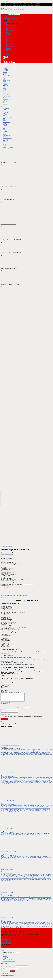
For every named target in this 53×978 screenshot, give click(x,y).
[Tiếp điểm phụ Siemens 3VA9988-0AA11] (6, 266)
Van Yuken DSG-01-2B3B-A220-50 (8, 187)
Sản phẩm (5, 57)
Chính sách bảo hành (8, 61)
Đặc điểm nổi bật (4, 595)
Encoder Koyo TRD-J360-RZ (7, 773)
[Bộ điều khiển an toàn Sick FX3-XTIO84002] (6, 282)
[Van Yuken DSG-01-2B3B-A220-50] (6, 184)
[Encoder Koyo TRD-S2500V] (6, 826)
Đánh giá (10, 595)
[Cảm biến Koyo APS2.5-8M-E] (6, 915)
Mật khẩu (3, 968)
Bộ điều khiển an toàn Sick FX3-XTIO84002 (10, 284)
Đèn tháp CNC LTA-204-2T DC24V (8, 224)
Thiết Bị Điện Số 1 (13, 664)
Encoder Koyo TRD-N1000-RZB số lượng (11, 584)
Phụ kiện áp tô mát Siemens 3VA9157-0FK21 (11, 252)
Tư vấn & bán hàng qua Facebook (19, 595)
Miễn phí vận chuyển (17, 3)
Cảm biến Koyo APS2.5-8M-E (7, 917)
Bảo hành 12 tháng (26, 3)
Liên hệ (4, 60)
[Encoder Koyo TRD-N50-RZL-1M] (6, 849)
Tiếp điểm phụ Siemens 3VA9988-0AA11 (10, 268)
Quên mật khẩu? (4, 973)
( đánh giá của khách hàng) (7, 554)
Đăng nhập (13, 971)
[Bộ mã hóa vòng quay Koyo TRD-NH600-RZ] (6, 742)
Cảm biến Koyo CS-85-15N (7, 892)
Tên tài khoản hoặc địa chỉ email (8, 966)
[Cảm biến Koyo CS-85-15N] (6, 890)
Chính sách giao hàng (6, 942)
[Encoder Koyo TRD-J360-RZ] (6, 770)
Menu (4, 16)
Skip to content (4, 1)
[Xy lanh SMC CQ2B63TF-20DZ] (6, 197)
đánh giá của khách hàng (6, 684)
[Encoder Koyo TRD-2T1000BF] (6, 798)
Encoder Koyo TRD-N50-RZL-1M (8, 851)
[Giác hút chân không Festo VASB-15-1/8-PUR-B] (6, 237)
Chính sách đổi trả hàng (9, 62)
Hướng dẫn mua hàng (6, 943)
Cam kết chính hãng (35, 3)
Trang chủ (5, 56)
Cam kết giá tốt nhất (7, 3)
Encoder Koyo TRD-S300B (7, 869)
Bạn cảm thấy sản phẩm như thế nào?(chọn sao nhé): (12, 707)
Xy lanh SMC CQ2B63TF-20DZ (7, 199)
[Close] (1, 721)
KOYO (12, 546)
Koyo (7, 603)
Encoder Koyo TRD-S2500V (7, 828)
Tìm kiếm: (5, 952)
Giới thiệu (5, 59)
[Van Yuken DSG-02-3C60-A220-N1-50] (6, 160)
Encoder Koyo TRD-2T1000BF (7, 801)
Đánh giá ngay (4, 691)
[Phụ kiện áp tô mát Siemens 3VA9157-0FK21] (6, 250)
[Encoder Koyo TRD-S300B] (6, 867)
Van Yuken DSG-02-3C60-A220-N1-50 (9, 162)
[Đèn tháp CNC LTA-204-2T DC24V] (6, 221)
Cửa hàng (8, 546)
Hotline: (8, 975)
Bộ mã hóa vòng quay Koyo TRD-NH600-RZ (10, 745)
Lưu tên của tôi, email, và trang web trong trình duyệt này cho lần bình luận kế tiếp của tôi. (22, 716)
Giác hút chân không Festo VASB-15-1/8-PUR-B (11, 239)
